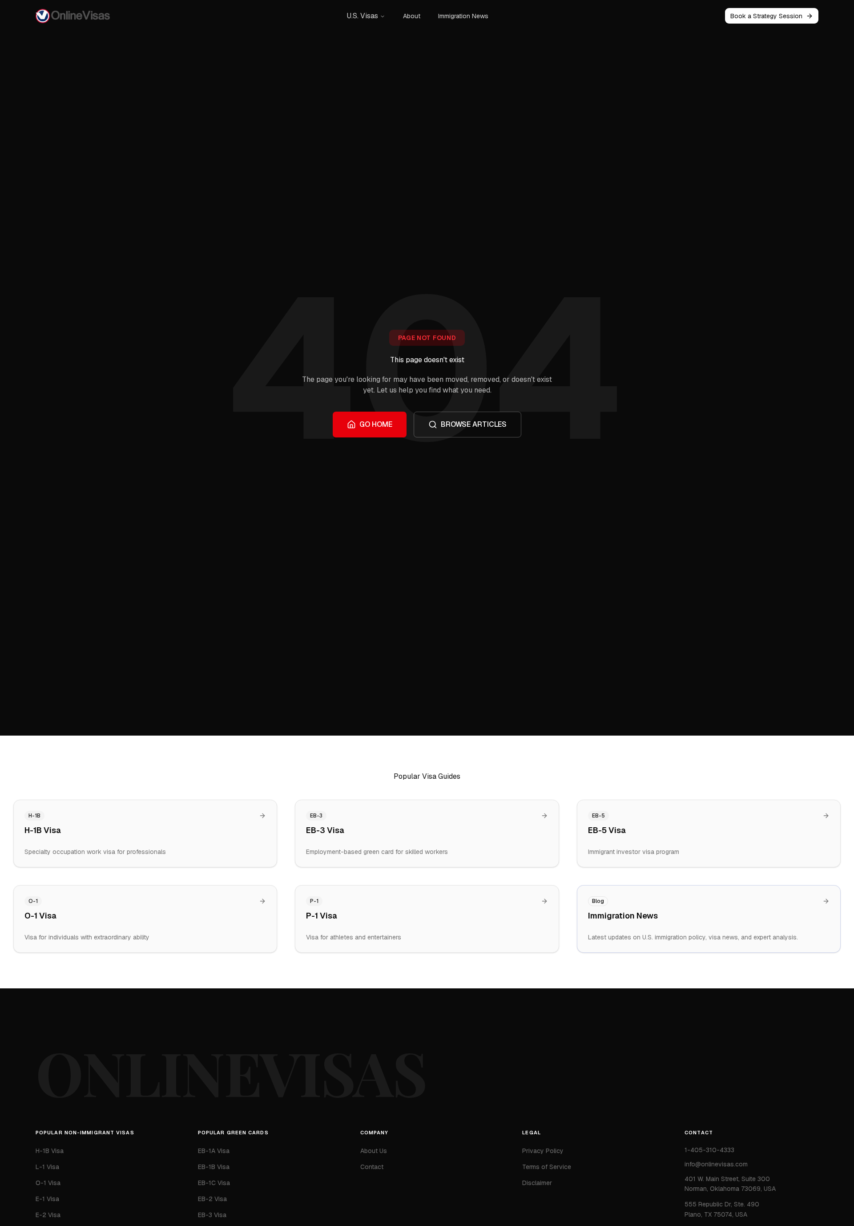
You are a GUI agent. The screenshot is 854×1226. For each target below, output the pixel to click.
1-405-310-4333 (709, 1150)
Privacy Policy (543, 1151)
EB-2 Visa (212, 1199)
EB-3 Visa (212, 1215)
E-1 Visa (47, 1199)
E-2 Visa (48, 1215)
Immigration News (463, 16)
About (411, 16)
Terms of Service (546, 1167)
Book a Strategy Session (766, 16)
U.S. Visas (362, 15)
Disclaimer (537, 1183)
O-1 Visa (48, 1183)
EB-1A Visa (214, 1151)
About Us (373, 1151)
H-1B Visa (50, 1151)
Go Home (375, 424)
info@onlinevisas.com (716, 1164)
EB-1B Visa (214, 1167)
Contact (371, 1167)
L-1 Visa (47, 1167)
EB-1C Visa (214, 1183)
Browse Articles (474, 424)
